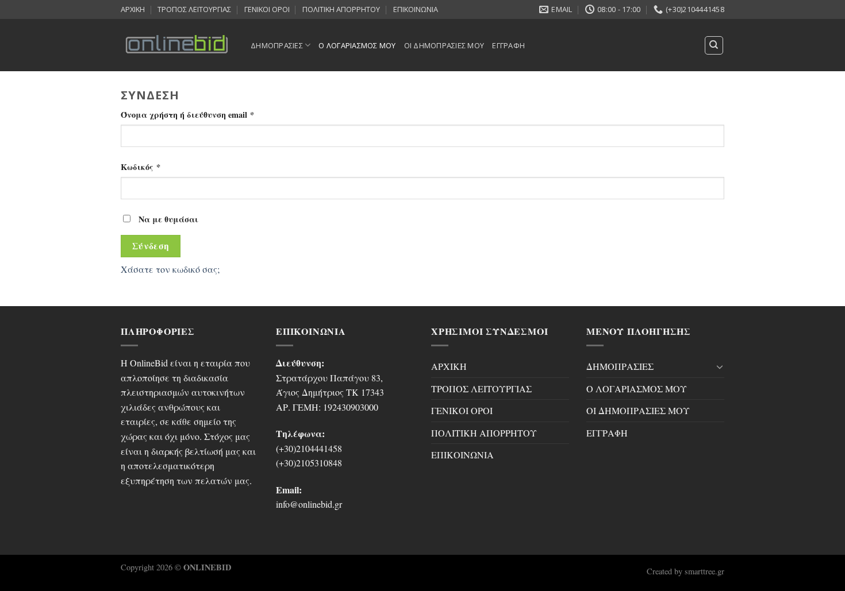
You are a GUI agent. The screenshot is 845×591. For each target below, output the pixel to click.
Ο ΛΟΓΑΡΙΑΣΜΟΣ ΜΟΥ (356, 45)
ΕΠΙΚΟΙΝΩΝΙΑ (415, 9)
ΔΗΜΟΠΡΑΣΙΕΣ (277, 45)
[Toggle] (719, 366)
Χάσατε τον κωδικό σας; (170, 269)
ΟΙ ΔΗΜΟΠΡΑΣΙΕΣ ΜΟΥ (444, 45)
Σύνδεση (151, 246)
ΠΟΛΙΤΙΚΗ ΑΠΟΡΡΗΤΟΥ (341, 9)
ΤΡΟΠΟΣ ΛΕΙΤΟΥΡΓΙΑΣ (194, 9)
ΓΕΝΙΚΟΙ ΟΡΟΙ (267, 9)
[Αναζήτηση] (714, 45)
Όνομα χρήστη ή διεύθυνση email (187, 115)
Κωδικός (140, 167)
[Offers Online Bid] (177, 44)
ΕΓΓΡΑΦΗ (508, 45)
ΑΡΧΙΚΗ (133, 9)
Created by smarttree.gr (685, 571)
